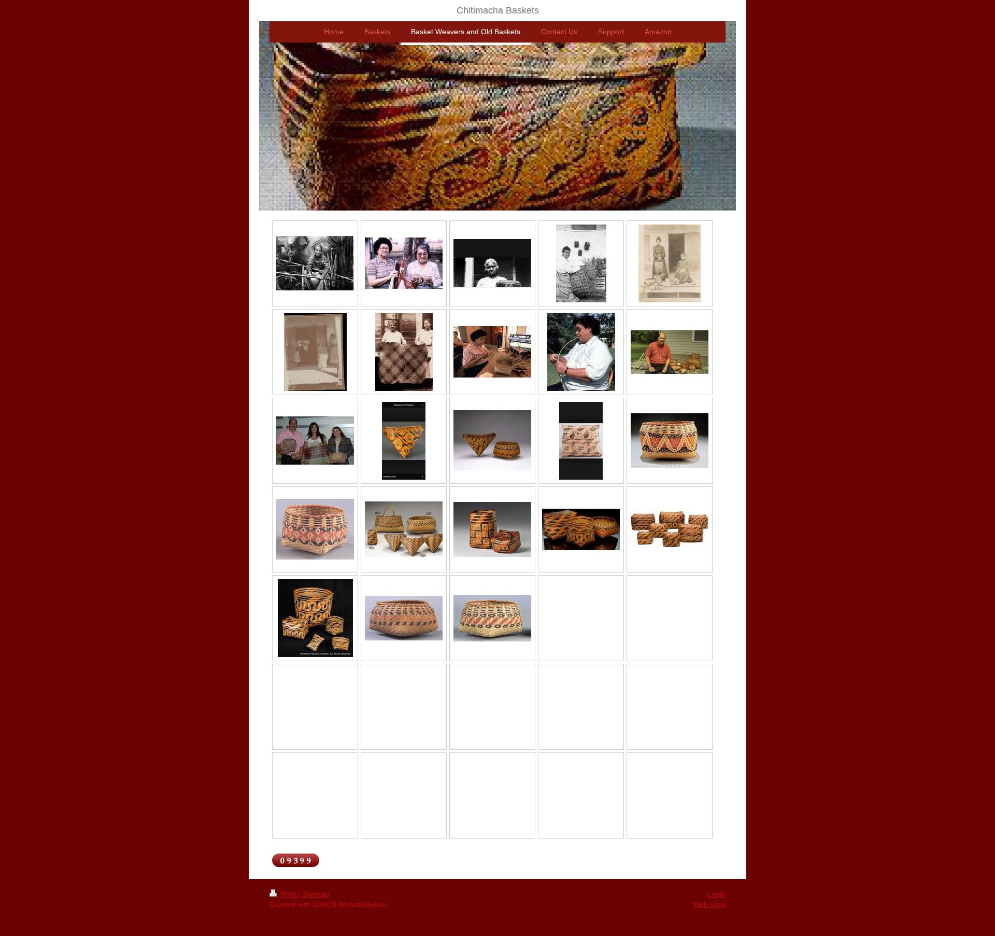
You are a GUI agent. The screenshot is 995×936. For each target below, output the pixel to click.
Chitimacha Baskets (498, 10)
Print (288, 894)
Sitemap (315, 894)
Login (716, 894)
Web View (709, 904)
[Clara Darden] (315, 263)
